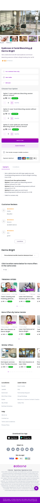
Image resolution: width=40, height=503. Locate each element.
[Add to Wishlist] (36, 14)
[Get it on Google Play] (26, 438)
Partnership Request (24, 393)
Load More (20, 241)
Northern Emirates (7, 406)
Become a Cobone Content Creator (28, 399)
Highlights (6, 167)
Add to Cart (20, 140)
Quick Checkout (20, 145)
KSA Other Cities (6, 396)
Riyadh (2, 42)
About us (4, 415)
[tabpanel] (20, 23)
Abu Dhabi (5, 403)
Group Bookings (22, 396)
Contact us (5, 418)
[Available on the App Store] (12, 438)
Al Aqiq (5, 269)
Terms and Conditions (8, 421)
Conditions (16, 167)
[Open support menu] (36, 488)
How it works (21, 386)
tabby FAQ (21, 403)
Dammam (5, 393)
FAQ (19, 389)
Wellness (9, 42)
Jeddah (4, 389)
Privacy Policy (5, 425)
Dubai (3, 399)
